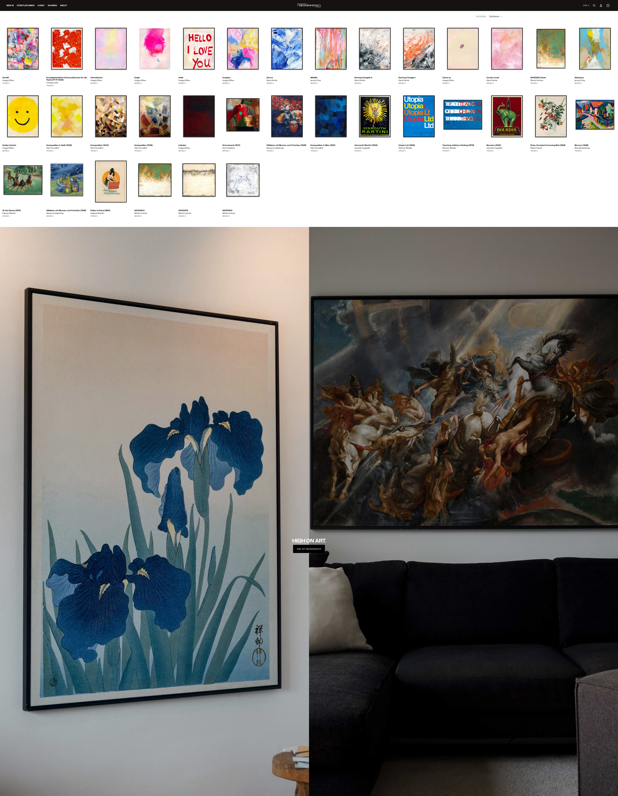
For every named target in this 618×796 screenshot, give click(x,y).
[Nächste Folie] (39, 48)
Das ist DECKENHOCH (309, 548)
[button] (495, 16)
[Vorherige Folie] (6, 48)
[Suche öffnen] (594, 5)
